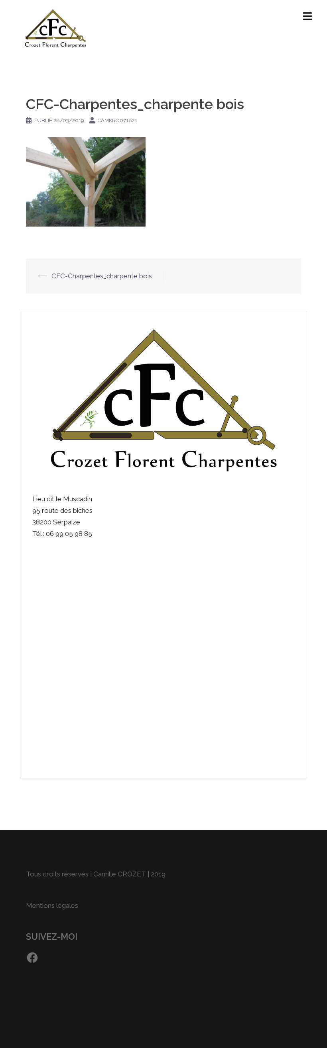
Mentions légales (52, 905)
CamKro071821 (117, 120)
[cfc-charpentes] (55, 27)
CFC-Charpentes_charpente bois (101, 276)
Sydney (170, 1035)
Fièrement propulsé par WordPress (73, 1035)
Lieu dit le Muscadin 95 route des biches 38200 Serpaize (62, 510)
